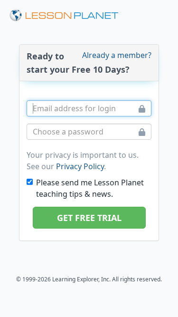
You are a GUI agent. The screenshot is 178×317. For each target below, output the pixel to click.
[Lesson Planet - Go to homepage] (64, 15)
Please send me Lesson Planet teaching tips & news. (90, 188)
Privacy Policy (80, 166)
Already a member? (116, 55)
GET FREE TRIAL (89, 217)
